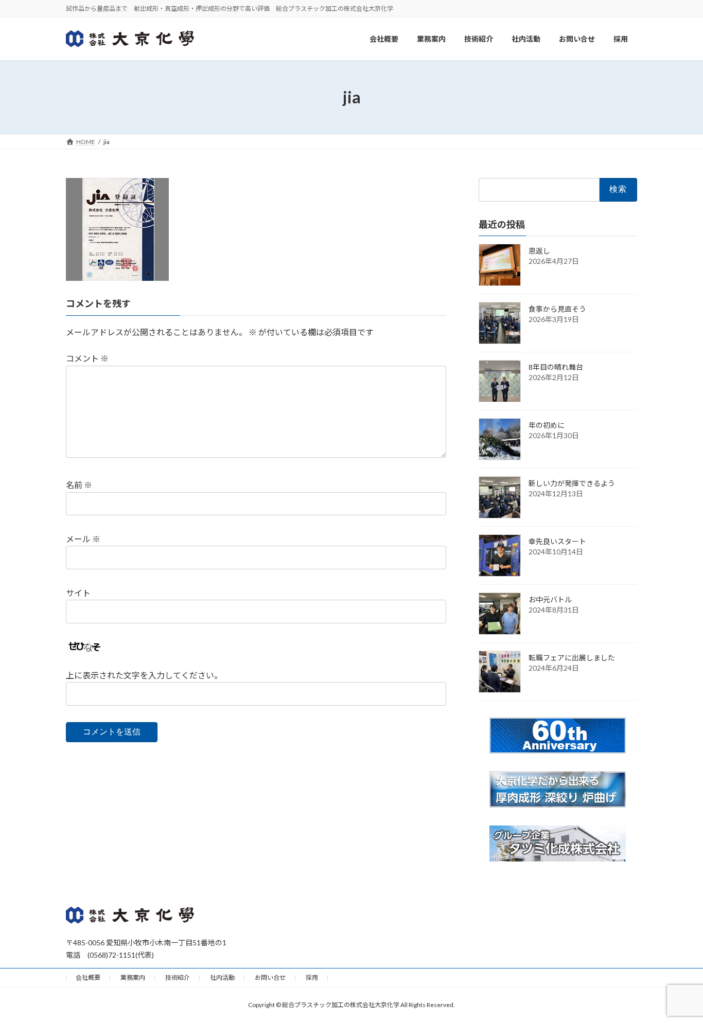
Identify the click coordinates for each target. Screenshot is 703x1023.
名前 (79, 485)
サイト (78, 593)
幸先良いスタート (557, 541)
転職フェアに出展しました (572, 657)
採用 (312, 977)
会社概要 (88, 977)
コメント (87, 358)
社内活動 (222, 977)
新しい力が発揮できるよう (572, 483)
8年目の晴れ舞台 (556, 367)
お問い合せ (270, 977)
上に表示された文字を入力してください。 (144, 675)
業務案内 (132, 977)
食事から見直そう (557, 308)
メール (83, 539)
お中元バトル (550, 599)
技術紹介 (177, 977)
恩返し (539, 250)
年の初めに (547, 425)
